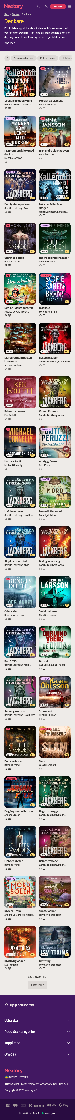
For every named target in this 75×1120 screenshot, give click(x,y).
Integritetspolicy (30, 1084)
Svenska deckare (24, 58)
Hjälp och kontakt (22, 1005)
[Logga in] (46, 6)
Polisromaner (47, 58)
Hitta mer (37, 985)
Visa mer (9, 43)
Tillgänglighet (12, 1084)
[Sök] (39, 6)
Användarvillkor (48, 1084)
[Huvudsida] (69, 6)
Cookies (63, 1084)
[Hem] (19, 6)
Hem (6, 14)
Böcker (16, 14)
